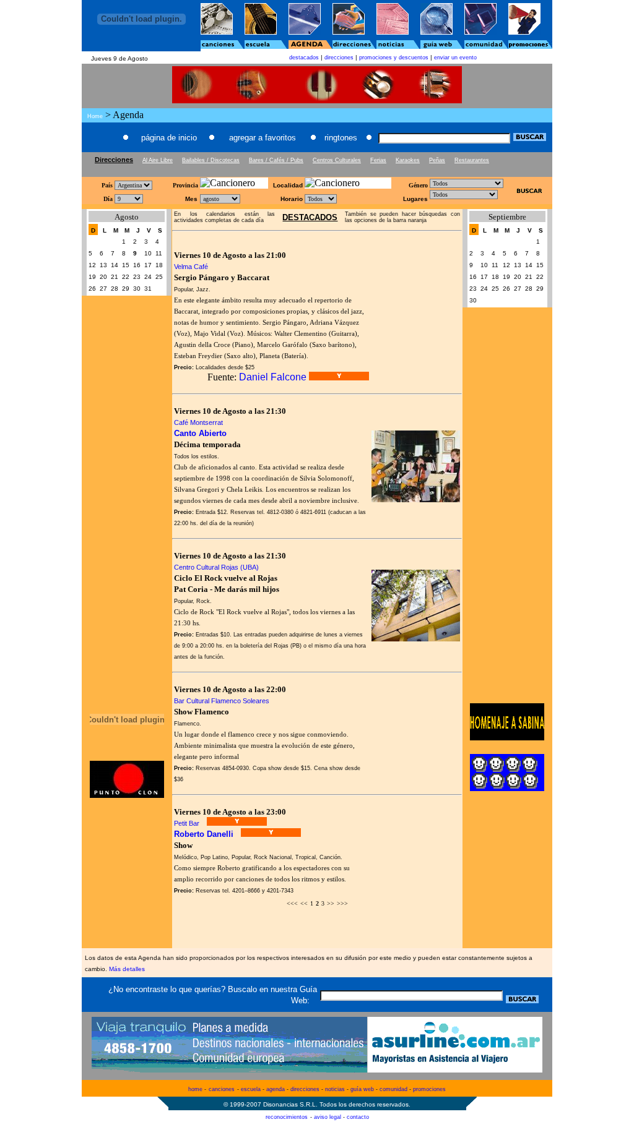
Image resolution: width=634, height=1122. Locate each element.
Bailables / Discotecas (211, 160)
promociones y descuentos (393, 57)
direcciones (339, 57)
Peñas (437, 160)
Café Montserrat (198, 422)
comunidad (393, 1089)
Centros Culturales (337, 160)
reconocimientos (287, 1117)
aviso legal (327, 1117)
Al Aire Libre (157, 160)
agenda (275, 1089)
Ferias (378, 160)
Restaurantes (471, 160)
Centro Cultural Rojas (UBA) (216, 567)
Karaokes (408, 160)
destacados (304, 57)
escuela (251, 1089)
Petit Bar (186, 823)
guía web (362, 1089)
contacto (358, 1117)
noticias (335, 1089)
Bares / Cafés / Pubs (276, 160)
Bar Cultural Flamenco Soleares (221, 700)
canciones (222, 1089)
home (195, 1089)
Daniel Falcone (272, 377)
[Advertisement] (317, 169)
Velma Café (191, 266)
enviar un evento (455, 57)
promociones (429, 1089)
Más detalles (127, 969)
